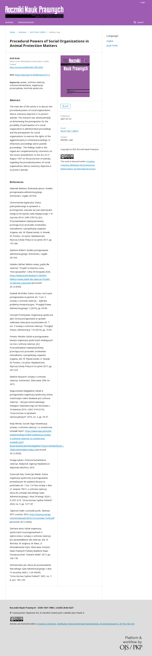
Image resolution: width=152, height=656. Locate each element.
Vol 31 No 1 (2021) (38, 32)
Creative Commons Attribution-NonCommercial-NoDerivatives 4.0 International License (78, 165)
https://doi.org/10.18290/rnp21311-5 (32, 74)
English (110, 41)
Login (142, 2)
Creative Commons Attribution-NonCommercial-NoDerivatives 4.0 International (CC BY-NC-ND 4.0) (85, 623)
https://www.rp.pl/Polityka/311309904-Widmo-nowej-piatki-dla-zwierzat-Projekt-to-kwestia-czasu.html (30, 279)
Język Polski (112, 45)
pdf (66, 106)
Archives (9, 22)
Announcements (26, 22)
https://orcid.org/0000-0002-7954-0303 (26, 67)
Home (12, 32)
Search (140, 22)
